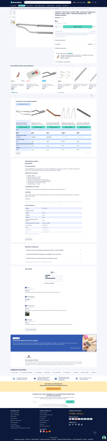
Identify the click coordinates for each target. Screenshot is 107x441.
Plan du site (27, 439)
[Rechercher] (25, 2)
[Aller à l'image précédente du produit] (18, 28)
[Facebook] (73, 425)
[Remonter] (95, 432)
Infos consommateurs (77, 439)
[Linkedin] (70, 425)
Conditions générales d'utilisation (64, 439)
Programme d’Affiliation (15, 426)
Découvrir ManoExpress (45, 426)
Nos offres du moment (44, 420)
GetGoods (60, 61)
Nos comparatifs (43, 416)
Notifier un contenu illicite (16, 420)
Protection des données (45, 439)
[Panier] (95, 2)
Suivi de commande (15, 412)
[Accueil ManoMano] (16, 2)
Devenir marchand (14, 422)
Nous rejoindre (14, 424)
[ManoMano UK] (44, 431)
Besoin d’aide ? (14, 416)
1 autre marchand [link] (67, 61)
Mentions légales (35, 439)
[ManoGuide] (104, 438)
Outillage (15, 8)
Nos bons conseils (43, 412)
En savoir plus (65, 405)
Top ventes (42, 424)
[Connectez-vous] (92, 2)
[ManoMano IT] (41, 431)
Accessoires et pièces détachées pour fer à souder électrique (48, 8)
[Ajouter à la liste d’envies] (94, 26)
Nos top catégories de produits (46, 414)
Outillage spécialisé (21, 8)
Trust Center (53, 439)
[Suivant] (95, 95)
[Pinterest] (76, 425)
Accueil (12, 8)
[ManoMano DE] (47, 431)
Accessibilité (90, 439)
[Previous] (86, 153)
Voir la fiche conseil (75, 348)
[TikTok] (82, 425)
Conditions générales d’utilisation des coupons (20, 428)
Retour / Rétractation (15, 414)
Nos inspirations (43, 422)
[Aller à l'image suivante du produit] (50, 28)
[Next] (89, 153)
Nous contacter (14, 418)
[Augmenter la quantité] (61, 26)
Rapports (85, 439)
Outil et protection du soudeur (30, 8)
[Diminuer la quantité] (56, 26)
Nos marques (42, 418)
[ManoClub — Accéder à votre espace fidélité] (89, 2)
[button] (75, 55)
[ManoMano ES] (50, 431)
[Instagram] (79, 425)
